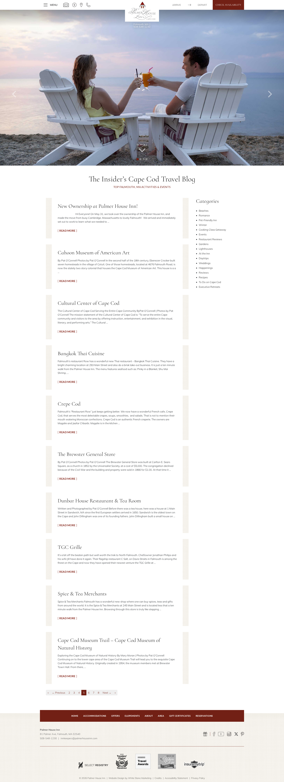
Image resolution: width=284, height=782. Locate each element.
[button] (14, 88)
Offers (115, 715)
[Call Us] (88, 5)
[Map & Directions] (81, 5)
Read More (67, 230)
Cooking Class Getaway (212, 229)
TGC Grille (70, 547)
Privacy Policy (198, 778)
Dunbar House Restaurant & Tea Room (99, 500)
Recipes (203, 277)
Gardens (203, 244)
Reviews (204, 272)
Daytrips (204, 258)
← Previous (58, 692)
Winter (203, 224)
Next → (107, 692)
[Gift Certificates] (205, 734)
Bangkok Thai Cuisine (81, 353)
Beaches (203, 210)
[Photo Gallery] (66, 5)
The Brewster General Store (86, 454)
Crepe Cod (69, 404)
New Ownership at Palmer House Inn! (98, 206)
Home (74, 715)
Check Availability (228, 4)
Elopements (132, 715)
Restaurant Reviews (210, 239)
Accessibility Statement (176, 778)
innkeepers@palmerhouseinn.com (79, 738)
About (149, 715)
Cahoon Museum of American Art (94, 252)
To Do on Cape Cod (210, 282)
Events (202, 234)
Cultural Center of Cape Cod (88, 303)
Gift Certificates (180, 715)
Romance (204, 215)
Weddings (204, 263)
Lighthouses (206, 248)
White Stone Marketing (139, 778)
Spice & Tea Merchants (82, 593)
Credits (158, 778)
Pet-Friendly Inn (208, 220)
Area (161, 715)
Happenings (206, 267)
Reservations (204, 715)
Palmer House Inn (142, 10)
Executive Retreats (209, 286)
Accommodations (94, 715)
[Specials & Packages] (74, 5)
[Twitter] (236, 734)
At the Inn (204, 253)
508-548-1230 (142, 26)
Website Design (116, 778)
